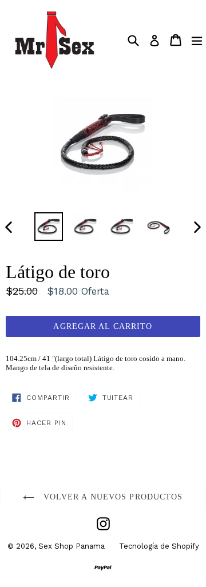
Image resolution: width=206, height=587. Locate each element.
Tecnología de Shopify (159, 546)
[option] (48, 226)
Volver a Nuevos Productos (111, 497)
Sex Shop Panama (71, 546)
